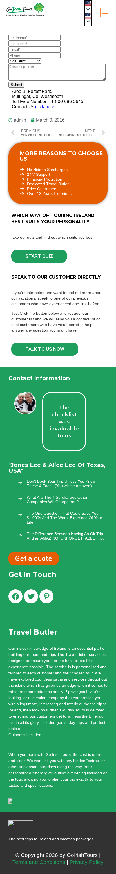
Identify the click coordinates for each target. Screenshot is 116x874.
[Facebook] (15, 596)
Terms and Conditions (38, 862)
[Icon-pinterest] (46, 596)
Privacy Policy (87, 862)
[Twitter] (31, 596)
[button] (88, 16)
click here (44, 106)
